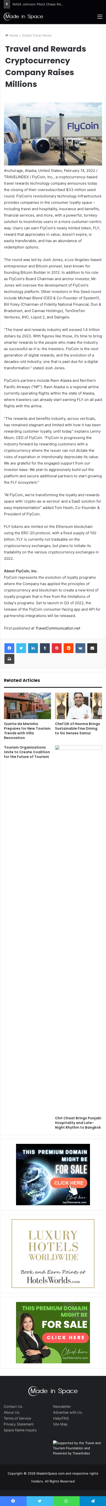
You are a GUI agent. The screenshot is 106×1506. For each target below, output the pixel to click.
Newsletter (62, 1406)
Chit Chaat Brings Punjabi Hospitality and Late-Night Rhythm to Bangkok (78, 1123)
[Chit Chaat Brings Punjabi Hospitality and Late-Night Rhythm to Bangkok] (78, 929)
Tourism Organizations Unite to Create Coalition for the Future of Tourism (27, 752)
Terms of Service (17, 1418)
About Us (11, 1412)
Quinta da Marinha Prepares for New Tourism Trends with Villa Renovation (27, 730)
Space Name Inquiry (20, 1430)
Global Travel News (37, 35)
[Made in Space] (23, 16)
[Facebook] (9, 648)
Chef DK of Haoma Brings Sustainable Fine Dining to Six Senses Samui (77, 728)
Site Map (60, 1424)
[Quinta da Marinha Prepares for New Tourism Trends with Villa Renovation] (27, 706)
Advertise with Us (67, 1412)
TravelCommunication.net (57, 628)
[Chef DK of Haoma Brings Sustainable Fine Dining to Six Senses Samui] (78, 706)
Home (13, 35)
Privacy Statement (19, 1424)
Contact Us (13, 1406)
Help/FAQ (61, 1418)
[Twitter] (21, 648)
